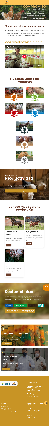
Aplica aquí (6, 369)
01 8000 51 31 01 (5, 409)
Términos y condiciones (33, 389)
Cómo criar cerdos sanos (13, 264)
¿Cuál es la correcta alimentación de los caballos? (11, 233)
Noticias (29, 393)
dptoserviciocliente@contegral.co (10, 411)
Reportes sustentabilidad (33, 390)
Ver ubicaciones (7, 343)
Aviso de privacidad (32, 387)
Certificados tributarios (33, 392)
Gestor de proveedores (33, 396)
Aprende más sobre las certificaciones (12, 311)
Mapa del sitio (30, 394)
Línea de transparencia (33, 397)
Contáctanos (4, 406)
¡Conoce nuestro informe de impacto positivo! (28, 311)
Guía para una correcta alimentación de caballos (33, 232)
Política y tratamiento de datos (35, 386)
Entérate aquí (21, 191)
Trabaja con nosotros (6, 408)
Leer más (9, 245)
